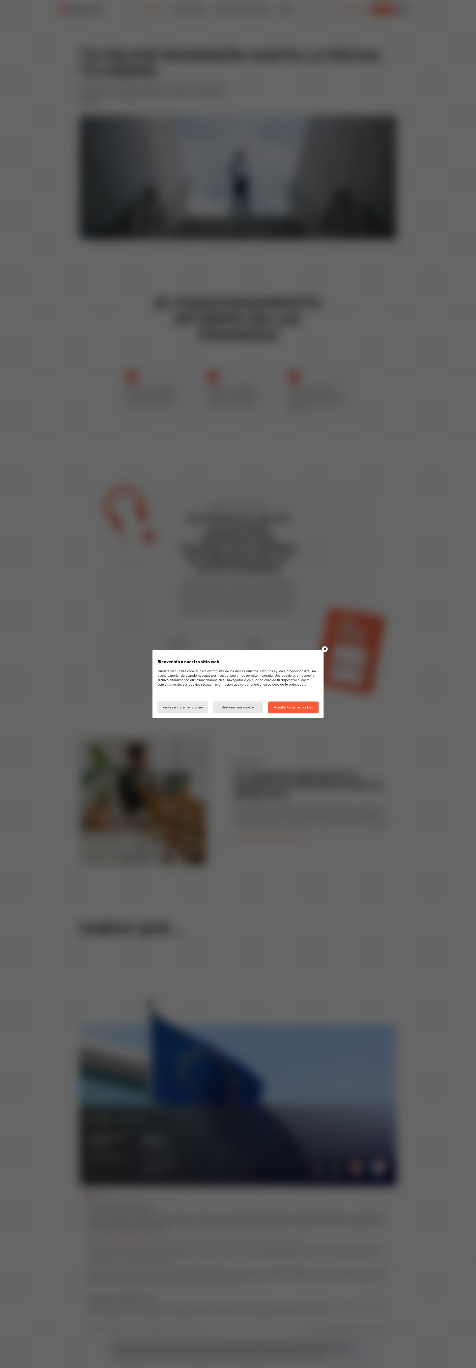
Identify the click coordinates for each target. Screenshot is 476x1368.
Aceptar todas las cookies (293, 707)
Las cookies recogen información (208, 685)
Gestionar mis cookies (238, 707)
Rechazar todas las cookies (182, 707)
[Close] (325, 649)
